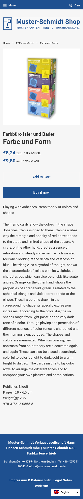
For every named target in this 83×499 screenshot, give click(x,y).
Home (6, 43)
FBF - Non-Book (25, 43)
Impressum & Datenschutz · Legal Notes (40, 480)
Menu (12, 5)
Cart (77, 5)
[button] (65, 492)
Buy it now (41, 192)
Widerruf (41, 486)
